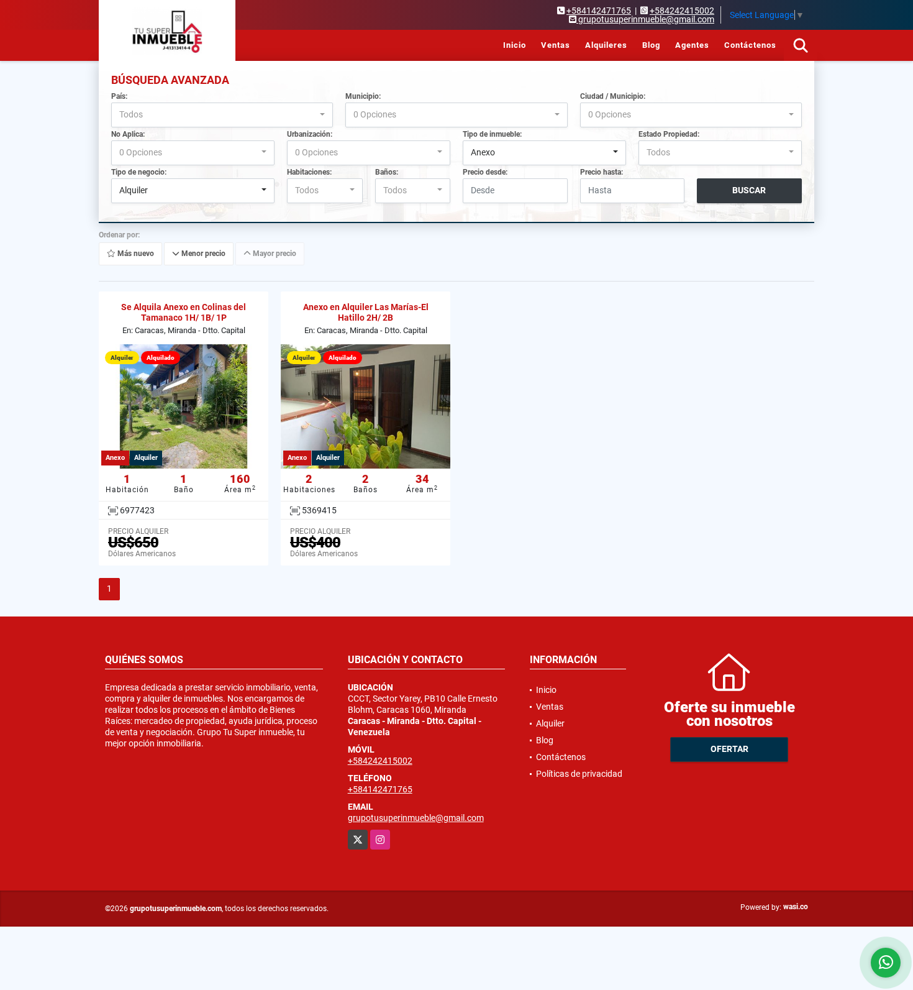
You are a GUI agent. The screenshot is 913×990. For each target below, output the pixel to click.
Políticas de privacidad (579, 774)
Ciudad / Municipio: (612, 96)
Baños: (386, 172)
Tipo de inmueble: (492, 134)
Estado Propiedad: (668, 134)
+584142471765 (598, 11)
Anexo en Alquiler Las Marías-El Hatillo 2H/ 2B (366, 312)
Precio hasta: (601, 172)
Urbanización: (309, 134)
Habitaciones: (309, 172)
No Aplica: (128, 134)
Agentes (692, 45)
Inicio (514, 45)
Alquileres (606, 45)
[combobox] (222, 115)
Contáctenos (750, 45)
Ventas (555, 45)
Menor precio (202, 253)
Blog (651, 45)
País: (119, 96)
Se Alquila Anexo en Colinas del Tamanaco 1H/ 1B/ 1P (183, 312)
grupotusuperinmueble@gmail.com (416, 818)
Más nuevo (135, 253)
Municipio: (363, 96)
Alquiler (550, 723)
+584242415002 (682, 11)
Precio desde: (485, 172)
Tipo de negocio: (138, 172)
